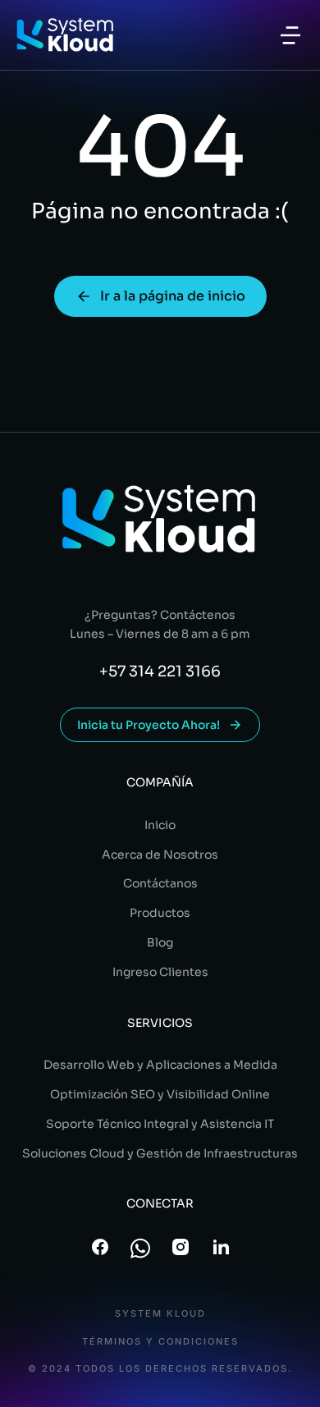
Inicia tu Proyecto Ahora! (148, 724)
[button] (290, 35)
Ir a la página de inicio (172, 296)
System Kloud (160, 1313)
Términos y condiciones (160, 1341)
